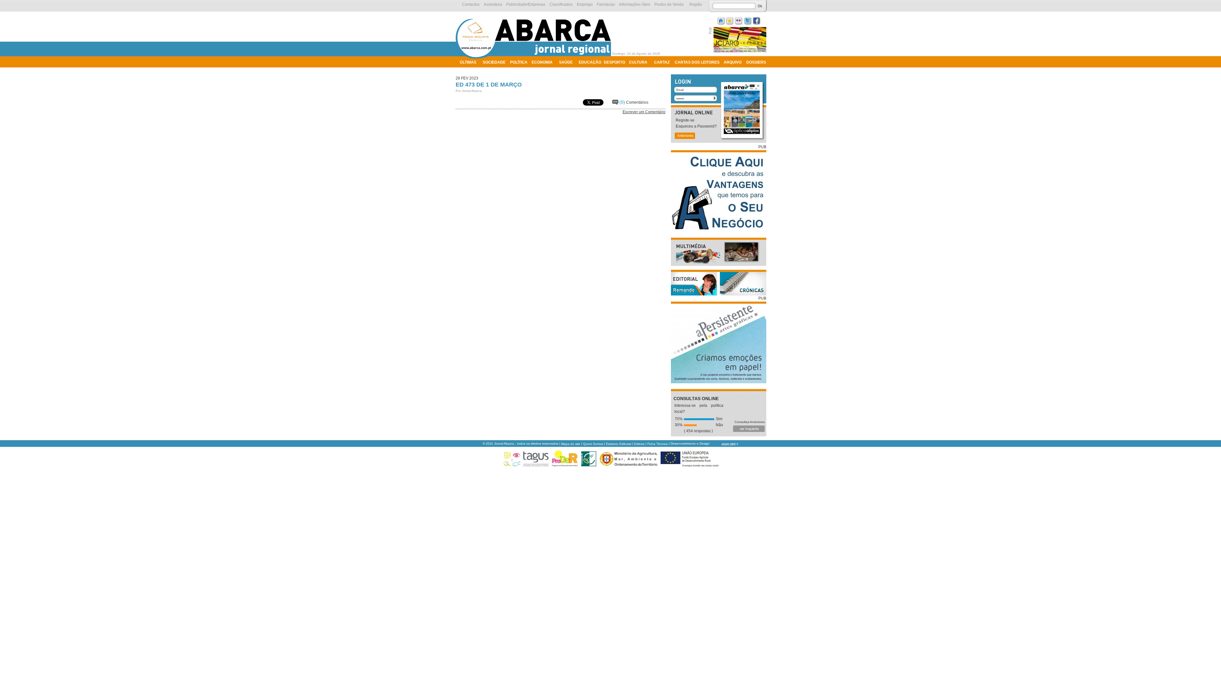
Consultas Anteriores (750, 422)
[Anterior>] (684, 136)
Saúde (566, 62)
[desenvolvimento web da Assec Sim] (724, 444)
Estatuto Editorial (618, 444)
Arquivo (733, 62)
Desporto (614, 62)
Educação (590, 62)
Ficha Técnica (657, 444)
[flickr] (738, 20)
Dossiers (756, 62)
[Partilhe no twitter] (747, 20)
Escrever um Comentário (644, 112)
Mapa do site (570, 444)
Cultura (638, 62)
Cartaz (662, 62)
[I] (721, 20)
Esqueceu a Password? (696, 126)
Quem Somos (593, 444)
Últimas (468, 62)
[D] (730, 20)
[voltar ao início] (535, 58)
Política (519, 62)
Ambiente (470, 70)
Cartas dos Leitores (697, 62)
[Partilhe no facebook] (756, 20)
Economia (542, 62)
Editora (639, 444)
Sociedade (494, 62)
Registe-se (685, 120)
